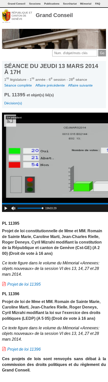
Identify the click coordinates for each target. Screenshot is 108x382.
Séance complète (18, 85)
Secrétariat (70, 3)
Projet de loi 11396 (24, 349)
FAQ (97, 3)
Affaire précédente (50, 85)
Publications (52, 3)
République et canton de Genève (22, 15)
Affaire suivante (80, 85)
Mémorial (85, 3)
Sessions (35, 3)
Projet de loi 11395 (24, 284)
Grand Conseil (54, 15)
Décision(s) (13, 103)
